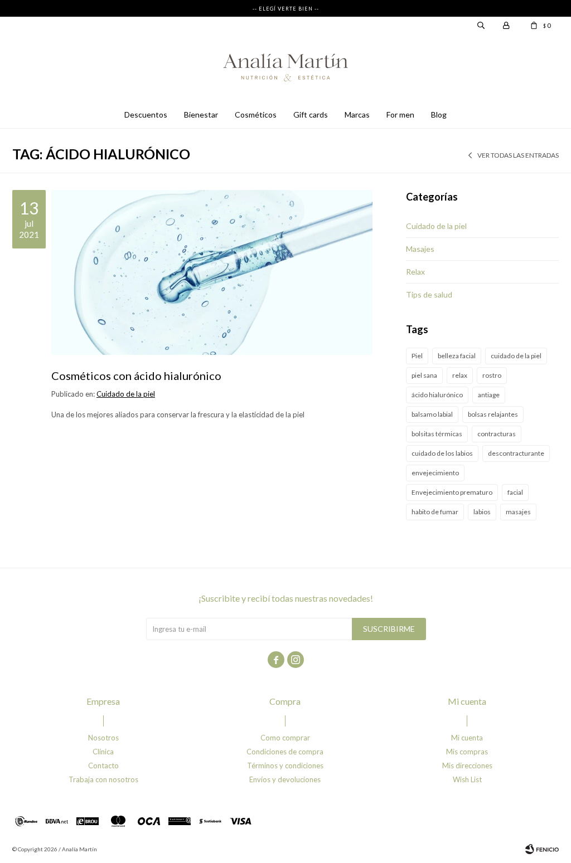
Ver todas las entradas (518, 155)
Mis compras (467, 751)
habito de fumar (435, 512)
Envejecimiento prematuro (452, 492)
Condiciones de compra (284, 751)
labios (482, 512)
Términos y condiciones (285, 765)
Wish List (467, 779)
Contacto (103, 765)
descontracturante (516, 453)
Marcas (357, 114)
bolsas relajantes (493, 414)
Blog (439, 114)
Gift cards (310, 114)
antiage (489, 395)
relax (459, 375)
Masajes (420, 248)
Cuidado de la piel (125, 393)
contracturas (496, 434)
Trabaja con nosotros (103, 779)
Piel (417, 356)
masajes (518, 512)
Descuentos (145, 114)
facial (515, 492)
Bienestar (201, 114)
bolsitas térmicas (437, 434)
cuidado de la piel (516, 356)
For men (400, 114)
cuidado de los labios (442, 453)
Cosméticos (256, 114)
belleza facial (457, 356)
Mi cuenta (467, 737)
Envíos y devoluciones (285, 779)
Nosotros (103, 737)
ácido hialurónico (437, 395)
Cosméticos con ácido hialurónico (136, 375)
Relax (415, 271)
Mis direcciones (467, 765)
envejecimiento (435, 473)
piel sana (424, 375)
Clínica (103, 751)
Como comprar (285, 737)
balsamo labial (432, 414)
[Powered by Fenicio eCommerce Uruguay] (542, 849)
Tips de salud (429, 294)
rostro (491, 375)
